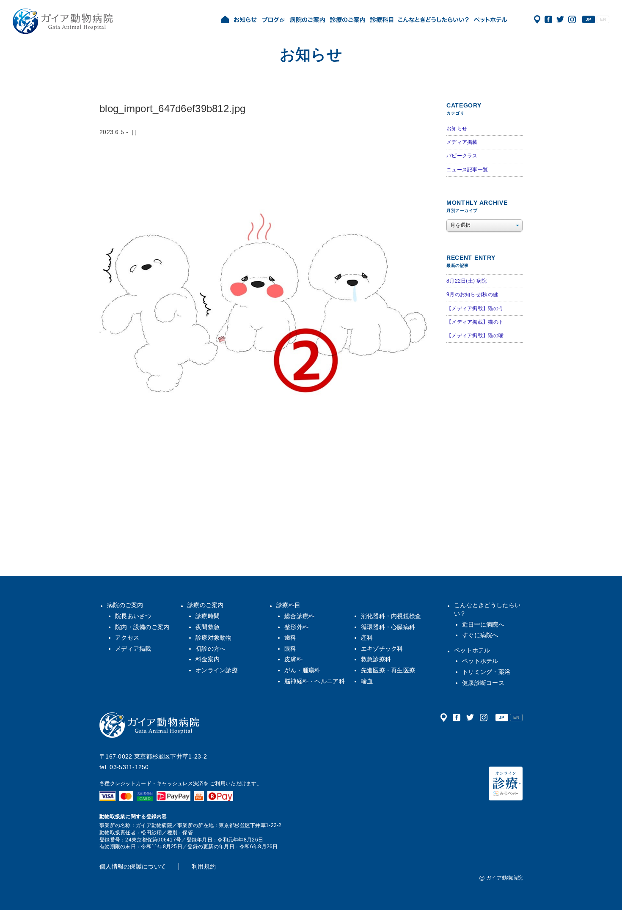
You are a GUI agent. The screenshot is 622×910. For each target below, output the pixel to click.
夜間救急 (207, 627)
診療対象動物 (213, 637)
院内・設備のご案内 (142, 627)
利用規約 (204, 866)
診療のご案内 (205, 605)
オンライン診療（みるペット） (506, 783)
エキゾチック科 (382, 648)
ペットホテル (472, 650)
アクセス (537, 19)
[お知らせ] (245, 20)
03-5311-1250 (129, 767)
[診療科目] (382, 20)
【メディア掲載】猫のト (475, 322)
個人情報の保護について (132, 866)
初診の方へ (210, 648)
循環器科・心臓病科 (388, 627)
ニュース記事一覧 (467, 170)
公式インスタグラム (572, 19)
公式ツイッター (560, 19)
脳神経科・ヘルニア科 (314, 681)
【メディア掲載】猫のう (475, 308)
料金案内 (207, 659)
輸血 (367, 681)
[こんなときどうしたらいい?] (433, 20)
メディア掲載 (462, 142)
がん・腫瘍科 (302, 670)
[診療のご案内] (348, 20)
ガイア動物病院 (149, 725)
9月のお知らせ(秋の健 (472, 294)
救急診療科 (376, 659)
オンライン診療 (216, 670)
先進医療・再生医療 (388, 670)
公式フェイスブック (548, 19)
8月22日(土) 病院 (466, 281)
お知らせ (456, 129)
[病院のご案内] (307, 20)
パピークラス (462, 156)
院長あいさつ (133, 616)
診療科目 (288, 605)
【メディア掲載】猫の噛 (475, 335)
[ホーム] (225, 20)
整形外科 (296, 627)
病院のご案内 (125, 605)
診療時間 (207, 616)
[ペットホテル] (490, 20)
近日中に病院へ (483, 624)
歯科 (290, 637)
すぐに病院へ (480, 635)
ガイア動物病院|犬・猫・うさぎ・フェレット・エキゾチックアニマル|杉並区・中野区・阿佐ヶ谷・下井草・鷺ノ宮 (63, 21)
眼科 (290, 648)
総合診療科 (299, 616)
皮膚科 (293, 659)
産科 (367, 637)
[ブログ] (273, 20)
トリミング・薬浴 (486, 671)
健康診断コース (483, 682)
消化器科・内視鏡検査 (391, 616)
